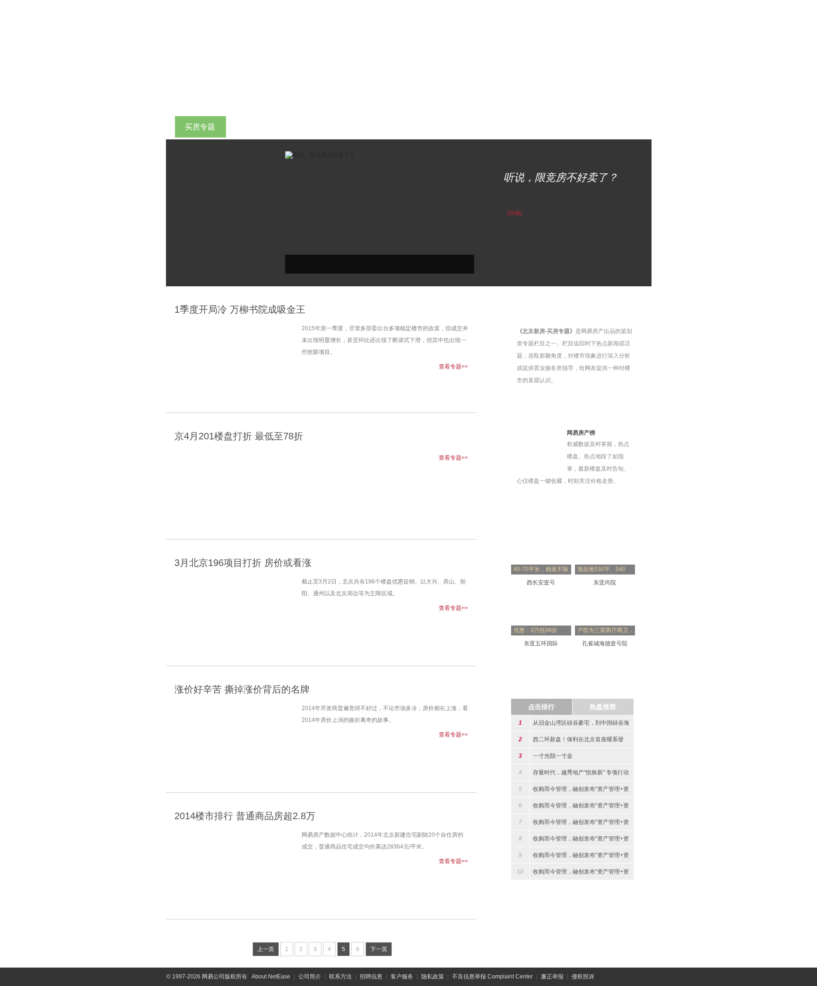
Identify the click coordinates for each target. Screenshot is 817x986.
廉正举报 (552, 976)
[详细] (514, 213)
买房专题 (200, 127)
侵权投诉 (583, 976)
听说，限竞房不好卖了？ (561, 177)
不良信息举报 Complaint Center (492, 976)
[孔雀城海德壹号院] (605, 598)
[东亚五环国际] (541, 598)
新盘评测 (252, 127)
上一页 (265, 949)
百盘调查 (304, 127)
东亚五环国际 (541, 643)
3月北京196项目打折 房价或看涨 (243, 562)
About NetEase (271, 976)
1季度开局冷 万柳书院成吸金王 (239, 309)
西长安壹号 (541, 582)
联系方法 (340, 976)
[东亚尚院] (605, 537)
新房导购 (408, 127)
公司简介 (309, 976)
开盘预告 (356, 127)
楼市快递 (460, 127)
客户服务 (402, 976)
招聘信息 (371, 976)
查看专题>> (453, 366)
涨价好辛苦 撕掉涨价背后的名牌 (242, 689)
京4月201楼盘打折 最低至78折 (238, 436)
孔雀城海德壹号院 (604, 643)
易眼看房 (564, 127)
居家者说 (616, 127)
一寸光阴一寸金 (553, 756)
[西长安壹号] (541, 537)
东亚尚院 (604, 582)
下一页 (378, 949)
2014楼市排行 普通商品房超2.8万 (244, 816)
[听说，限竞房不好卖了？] (320, 154)
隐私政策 (432, 976)
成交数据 (512, 127)
